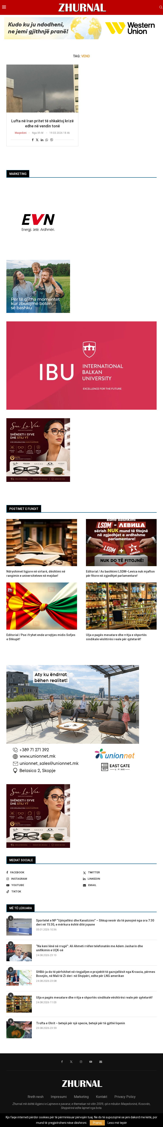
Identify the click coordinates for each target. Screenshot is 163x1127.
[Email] (100, 1062)
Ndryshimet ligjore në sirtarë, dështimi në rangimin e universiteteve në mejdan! (35, 573)
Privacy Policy (125, 1097)
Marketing (81, 1097)
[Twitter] (71, 1062)
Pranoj (97, 1122)
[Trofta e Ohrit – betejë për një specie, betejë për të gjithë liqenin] (19, 1029)
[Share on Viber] (51, 140)
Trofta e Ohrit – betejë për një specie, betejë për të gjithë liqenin (80, 1023)
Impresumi (59, 1097)
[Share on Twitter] (37, 140)
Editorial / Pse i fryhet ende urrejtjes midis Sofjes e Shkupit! (40, 637)
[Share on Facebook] (33, 140)
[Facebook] (62, 1062)
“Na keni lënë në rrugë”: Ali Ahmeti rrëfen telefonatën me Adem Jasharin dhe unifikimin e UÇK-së (89, 948)
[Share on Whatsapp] (46, 140)
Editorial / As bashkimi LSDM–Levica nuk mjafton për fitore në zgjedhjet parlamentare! (120, 573)
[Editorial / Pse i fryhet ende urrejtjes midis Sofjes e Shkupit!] (41, 606)
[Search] (161, 7)
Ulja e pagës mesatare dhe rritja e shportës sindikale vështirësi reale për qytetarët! (94, 997)
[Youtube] (90, 1062)
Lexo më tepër (117, 1122)
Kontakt (101, 1097)
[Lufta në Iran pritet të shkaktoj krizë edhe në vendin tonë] (42, 89)
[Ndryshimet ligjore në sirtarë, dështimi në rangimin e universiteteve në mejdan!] (41, 542)
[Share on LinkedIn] (42, 140)
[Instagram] (81, 1062)
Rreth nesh (36, 1097)
